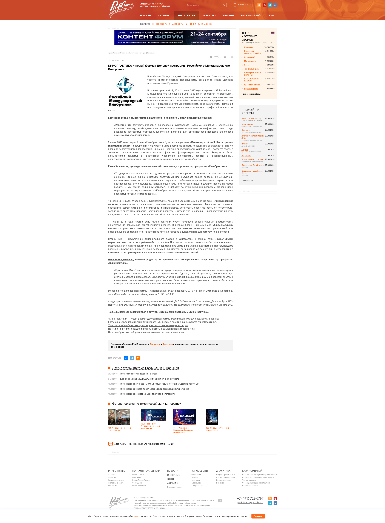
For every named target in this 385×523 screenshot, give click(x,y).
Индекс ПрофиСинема (225, 475)
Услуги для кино (249, 480)
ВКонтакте (154, 344)
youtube (264, 5)
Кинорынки (151, 53)
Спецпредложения (116, 480)
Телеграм (167, 344)
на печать (225, 57)
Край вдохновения (252, 85)
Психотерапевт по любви (252, 159)
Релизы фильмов (174, 487)
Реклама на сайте (115, 483)
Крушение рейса (251, 89)
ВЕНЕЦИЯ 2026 (159, 24)
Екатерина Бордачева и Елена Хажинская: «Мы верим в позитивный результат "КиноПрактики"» (162, 322)
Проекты (112, 477)
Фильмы (228, 15)
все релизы (248, 180)
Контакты (112, 486)
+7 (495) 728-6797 (250, 498)
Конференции (197, 486)
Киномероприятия (250, 486)
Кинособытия (186, 15)
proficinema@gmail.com (250, 502)
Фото (271, 15)
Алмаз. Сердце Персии (251, 118)
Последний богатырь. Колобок (252, 52)
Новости (145, 15)
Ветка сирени (247, 124)
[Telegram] (132, 358)
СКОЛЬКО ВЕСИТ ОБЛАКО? (251, 80)
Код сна (245, 150)
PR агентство (116, 470)
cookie (137, 516)
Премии (194, 477)
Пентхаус (245, 130)
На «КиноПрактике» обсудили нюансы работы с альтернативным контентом (151, 328)
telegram (269, 5)
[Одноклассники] (138, 358)
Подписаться (244, 5)
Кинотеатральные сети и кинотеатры (258, 477)
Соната (247, 65)
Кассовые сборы (223, 480)
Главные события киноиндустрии (133, 53)
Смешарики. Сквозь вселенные (252, 74)
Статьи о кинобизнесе (225, 477)
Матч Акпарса (250, 61)
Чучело (245, 144)
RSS (259, 5)
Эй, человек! (249, 57)
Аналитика (209, 15)
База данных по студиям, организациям (259, 475)
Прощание (248, 47)
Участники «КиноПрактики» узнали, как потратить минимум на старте (148, 325)
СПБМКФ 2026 (176, 24)
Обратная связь (139, 486)
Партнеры (136, 477)
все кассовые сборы (251, 94)
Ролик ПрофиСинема (141, 480)
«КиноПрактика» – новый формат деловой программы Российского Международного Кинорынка (163, 318)
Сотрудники (137, 483)
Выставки (195, 480)
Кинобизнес (205, 24)
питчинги (190, 24)
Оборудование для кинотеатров (256, 483)
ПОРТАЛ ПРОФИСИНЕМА (146, 470)
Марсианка (246, 156)
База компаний (251, 15)
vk (275, 5)
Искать (224, 5)
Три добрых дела (251, 69)
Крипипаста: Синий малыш (253, 165)
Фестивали (196, 475)
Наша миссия (138, 475)
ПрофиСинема (113, 53)
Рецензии (220, 483)
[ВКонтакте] (126, 358)
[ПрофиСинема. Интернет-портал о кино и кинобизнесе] (121, 6)
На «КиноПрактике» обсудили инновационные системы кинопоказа (146, 332)
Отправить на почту (232, 56)
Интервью (164, 15)
